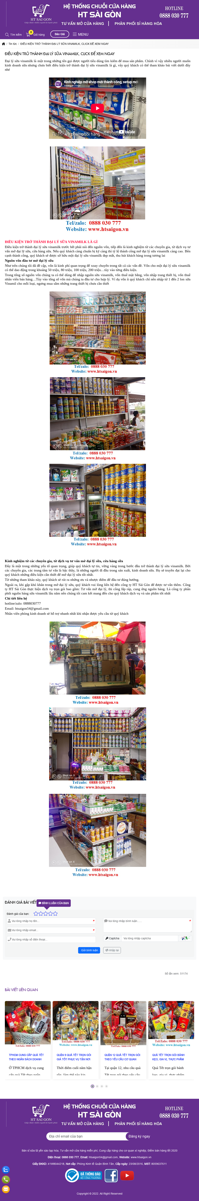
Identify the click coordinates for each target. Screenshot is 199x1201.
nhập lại (113, 950)
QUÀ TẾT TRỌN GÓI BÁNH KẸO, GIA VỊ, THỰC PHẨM (168, 1057)
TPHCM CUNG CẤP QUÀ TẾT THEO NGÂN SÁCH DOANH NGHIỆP (26, 1059)
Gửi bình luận (89, 950)
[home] (3, 43)
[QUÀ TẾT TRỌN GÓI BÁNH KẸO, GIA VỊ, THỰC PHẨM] (171, 1024)
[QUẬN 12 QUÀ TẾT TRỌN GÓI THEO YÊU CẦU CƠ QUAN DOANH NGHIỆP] (123, 1024)
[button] (7, 34)
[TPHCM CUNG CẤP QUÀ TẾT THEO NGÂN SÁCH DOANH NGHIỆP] (28, 1024)
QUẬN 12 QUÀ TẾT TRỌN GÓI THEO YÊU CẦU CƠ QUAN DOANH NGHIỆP (122, 1059)
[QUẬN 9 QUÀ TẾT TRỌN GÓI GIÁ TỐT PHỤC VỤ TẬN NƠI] (76, 1024)
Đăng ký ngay (139, 1136)
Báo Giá (60, 34)
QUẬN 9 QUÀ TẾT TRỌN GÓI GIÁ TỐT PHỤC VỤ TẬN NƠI (74, 1057)
